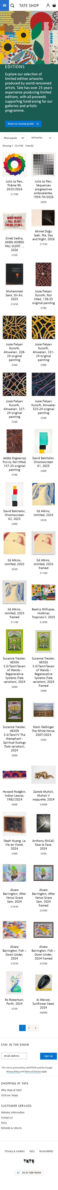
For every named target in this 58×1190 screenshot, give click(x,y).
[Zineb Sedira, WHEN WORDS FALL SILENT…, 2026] (14, 222)
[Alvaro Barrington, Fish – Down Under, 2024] (14, 930)
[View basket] (54, 5)
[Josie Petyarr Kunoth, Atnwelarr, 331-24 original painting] (43, 328)
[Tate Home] (29, 1161)
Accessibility (46, 1151)
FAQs (4, 1123)
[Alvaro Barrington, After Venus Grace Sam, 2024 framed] (43, 873)
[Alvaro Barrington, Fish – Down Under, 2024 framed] (43, 930)
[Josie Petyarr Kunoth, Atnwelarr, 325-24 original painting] (43, 385)
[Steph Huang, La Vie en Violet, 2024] (14, 824)
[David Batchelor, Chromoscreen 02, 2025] (14, 494)
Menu (5, 5)
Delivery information (12, 1112)
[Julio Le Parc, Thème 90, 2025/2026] (14, 165)
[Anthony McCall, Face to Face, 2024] (43, 824)
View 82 (29, 145)
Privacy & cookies (15, 1151)
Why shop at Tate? (11, 1090)
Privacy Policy (13, 1071)
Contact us (7, 1117)
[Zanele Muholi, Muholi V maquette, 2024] (43, 775)
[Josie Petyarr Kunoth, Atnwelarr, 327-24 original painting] (14, 385)
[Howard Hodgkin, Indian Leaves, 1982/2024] (14, 775)
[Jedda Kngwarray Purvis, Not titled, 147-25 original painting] (14, 441)
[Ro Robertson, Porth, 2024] (14, 983)
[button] (12, 6)
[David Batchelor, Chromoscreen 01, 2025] (43, 441)
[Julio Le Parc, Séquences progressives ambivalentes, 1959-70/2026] (43, 165)
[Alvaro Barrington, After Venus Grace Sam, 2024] (14, 873)
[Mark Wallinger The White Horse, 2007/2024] (43, 710)
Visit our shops (9, 1095)
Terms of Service (33, 1071)
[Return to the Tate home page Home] (29, 6)
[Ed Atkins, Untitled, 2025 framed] (43, 544)
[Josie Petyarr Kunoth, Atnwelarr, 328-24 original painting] (14, 328)
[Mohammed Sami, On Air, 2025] (14, 275)
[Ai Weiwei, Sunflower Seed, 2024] (43, 983)
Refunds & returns (11, 1128)
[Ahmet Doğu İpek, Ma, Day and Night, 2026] (43, 218)
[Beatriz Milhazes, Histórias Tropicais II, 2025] (43, 593)
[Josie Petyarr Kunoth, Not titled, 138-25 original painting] (43, 275)
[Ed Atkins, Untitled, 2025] (43, 494)
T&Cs (32, 1151)
